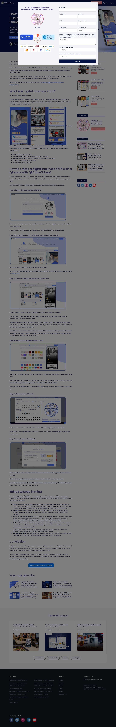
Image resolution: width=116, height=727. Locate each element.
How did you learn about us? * (66, 47)
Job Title (61, 21)
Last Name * (81, 14)
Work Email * (62, 7)
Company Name (82, 21)
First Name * (62, 14)
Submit (77, 61)
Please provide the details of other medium (70, 54)
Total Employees (82, 27)
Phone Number (63, 27)
